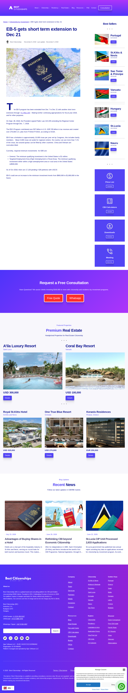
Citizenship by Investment (19, 22)
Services (71, 591)
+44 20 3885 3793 (17, 619)
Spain (110, 588)
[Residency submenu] (58, 7)
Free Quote (53, 298)
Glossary (111, 639)
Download (109, 186)
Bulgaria (110, 608)
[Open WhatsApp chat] (121, 686)
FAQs (70, 645)
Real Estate (72, 624)
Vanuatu (90, 600)
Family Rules (112, 627)
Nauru (90, 604)
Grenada (91, 596)
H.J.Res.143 (25, 113)
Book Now (109, 262)
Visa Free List (92, 635)
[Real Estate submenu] (69, 7)
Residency (91, 623)
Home (5, 22)
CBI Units (91, 639)
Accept (88, 685)
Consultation (105, 8)
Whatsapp (75, 298)
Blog (69, 620)
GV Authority (92, 643)
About (70, 582)
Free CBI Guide (113, 623)
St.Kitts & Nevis (93, 580)
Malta (110, 592)
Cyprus (110, 604)
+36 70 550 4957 (21, 624)
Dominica (91, 588)
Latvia (110, 600)
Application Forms (94, 631)
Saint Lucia (91, 592)
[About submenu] (39, 7)
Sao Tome (91, 608)
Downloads (72, 636)
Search (55, 631)
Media (70, 599)
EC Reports (112, 631)
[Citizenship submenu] (49, 7)
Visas (110, 635)
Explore (113, 41)
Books (70, 640)
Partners (71, 595)
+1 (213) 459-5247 (19, 616)
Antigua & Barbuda (94, 584)
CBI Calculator (73, 632)
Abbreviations (112, 643)
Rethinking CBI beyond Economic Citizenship (58, 540)
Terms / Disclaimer (60, 670)
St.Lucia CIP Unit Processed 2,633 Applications (102, 540)
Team (70, 587)
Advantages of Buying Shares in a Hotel (23, 540)
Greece (110, 584)
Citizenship (91, 620)
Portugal (110, 580)
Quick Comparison (114, 620)
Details (7, 398)
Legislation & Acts (94, 627)
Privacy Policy (96, 689)
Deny (113, 685)
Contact (71, 607)
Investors (71, 603)
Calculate (110, 211)
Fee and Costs (73, 628)
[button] (124, 670)
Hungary (111, 596)
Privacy (73, 670)
